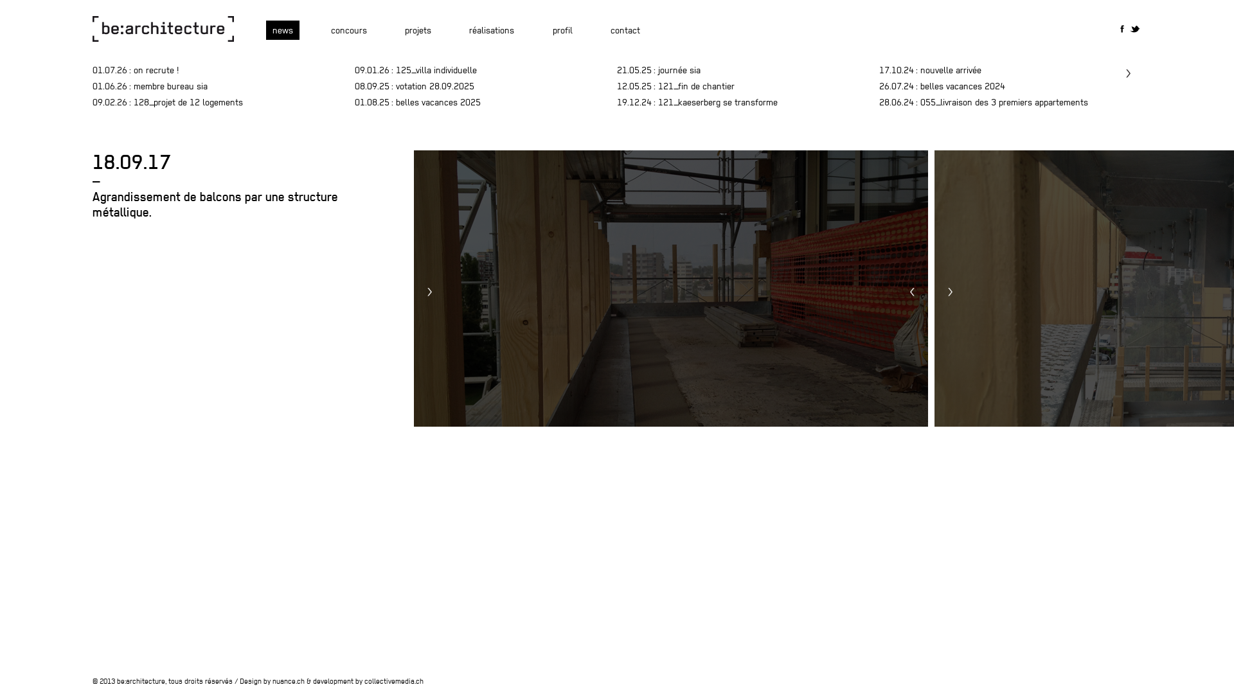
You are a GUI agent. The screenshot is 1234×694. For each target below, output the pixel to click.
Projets (418, 30)
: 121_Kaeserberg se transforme (697, 102)
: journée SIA (659, 70)
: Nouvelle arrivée (930, 70)
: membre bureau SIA (150, 86)
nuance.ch (289, 681)
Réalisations (491, 30)
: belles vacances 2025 (418, 102)
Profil (563, 30)
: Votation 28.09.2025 (414, 86)
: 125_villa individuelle (416, 70)
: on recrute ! (136, 70)
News (283, 30)
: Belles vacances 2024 (942, 86)
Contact (625, 30)
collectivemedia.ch (394, 681)
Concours (349, 30)
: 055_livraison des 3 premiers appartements (983, 102)
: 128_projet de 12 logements (168, 102)
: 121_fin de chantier (676, 86)
